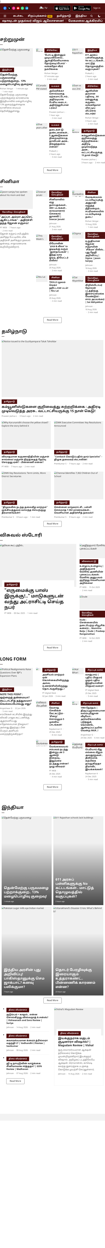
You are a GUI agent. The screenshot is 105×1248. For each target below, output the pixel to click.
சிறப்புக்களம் (37, 16)
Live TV (43, 8)
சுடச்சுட (18, 16)
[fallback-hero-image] (16, 57)
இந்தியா (81, 16)
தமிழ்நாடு (64, 16)
